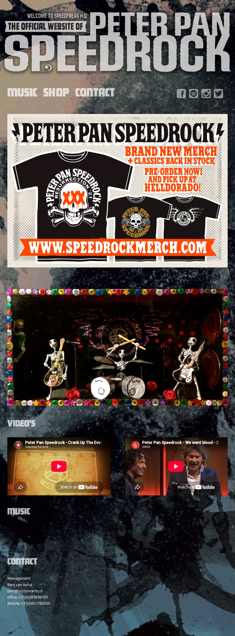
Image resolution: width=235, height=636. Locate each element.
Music (22, 94)
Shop (56, 94)
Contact (95, 94)
